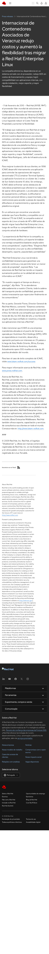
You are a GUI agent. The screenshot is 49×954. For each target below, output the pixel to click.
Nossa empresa (8, 745)
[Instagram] (27, 679)
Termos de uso (31, 819)
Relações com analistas (11, 762)
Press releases (7, 16)
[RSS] (18, 467)
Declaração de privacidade (11, 819)
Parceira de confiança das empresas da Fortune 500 (26, 730)
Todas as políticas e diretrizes (12, 822)
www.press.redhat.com (12, 370)
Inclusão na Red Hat (9, 803)
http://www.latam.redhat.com (31, 428)
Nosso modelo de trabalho (12, 750)
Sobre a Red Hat (7, 794)
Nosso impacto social (33, 757)
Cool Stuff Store (31, 803)
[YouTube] (9, 679)
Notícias (28, 745)
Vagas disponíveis (32, 762)
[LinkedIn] (3, 679)
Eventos (5, 797)
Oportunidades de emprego (35, 794)
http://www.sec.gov (25, 601)
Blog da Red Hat (31, 800)
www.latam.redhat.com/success (21, 361)
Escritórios (29, 797)
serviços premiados (24, 738)
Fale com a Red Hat (8, 800)
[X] (21, 679)
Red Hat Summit (7, 806)
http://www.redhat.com (10, 515)
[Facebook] (15, 679)
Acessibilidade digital (33, 822)
